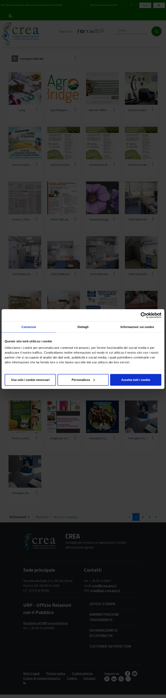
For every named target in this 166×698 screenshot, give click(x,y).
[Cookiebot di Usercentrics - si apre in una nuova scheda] (143, 315)
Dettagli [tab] (83, 327)
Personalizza (81, 379)
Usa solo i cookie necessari (30, 379)
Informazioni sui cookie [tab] (137, 327)
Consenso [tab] (28, 327)
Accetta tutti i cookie (135, 379)
